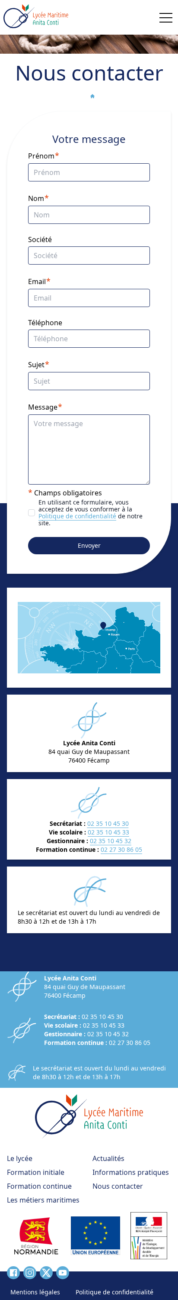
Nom (36, 198)
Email (37, 281)
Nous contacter (117, 1186)
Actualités (108, 1158)
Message (42, 407)
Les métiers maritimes (43, 1200)
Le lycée (19, 1158)
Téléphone (45, 322)
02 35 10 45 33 (108, 832)
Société (40, 239)
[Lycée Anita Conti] (35, 17)
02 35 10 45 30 (108, 823)
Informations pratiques (130, 1172)
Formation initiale (35, 1172)
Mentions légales (35, 1292)
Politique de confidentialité (77, 516)
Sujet (36, 364)
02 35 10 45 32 (110, 841)
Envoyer (89, 545)
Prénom (41, 156)
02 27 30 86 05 (121, 849)
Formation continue (39, 1186)
